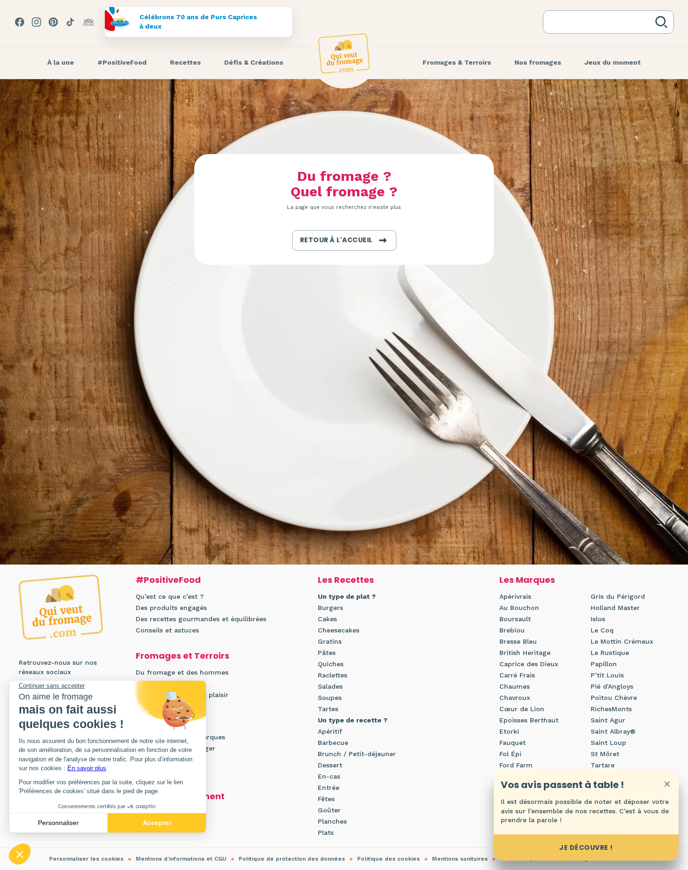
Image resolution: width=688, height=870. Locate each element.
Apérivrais (515, 596)
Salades (330, 686)
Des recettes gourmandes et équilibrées (201, 619)
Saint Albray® (613, 731)
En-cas (329, 776)
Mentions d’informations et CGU (181, 858)
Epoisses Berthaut (528, 720)
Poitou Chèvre (614, 697)
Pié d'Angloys (612, 686)
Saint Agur (608, 720)
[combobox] (601, 22)
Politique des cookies (388, 858)
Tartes (328, 709)
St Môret (605, 754)
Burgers (330, 607)
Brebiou (512, 630)
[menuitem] (61, 63)
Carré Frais (517, 675)
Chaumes (514, 686)
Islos (598, 619)
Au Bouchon (519, 607)
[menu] (61, 63)
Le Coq (602, 630)
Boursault (515, 619)
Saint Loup (608, 742)
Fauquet (512, 742)
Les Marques (527, 580)
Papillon (604, 664)
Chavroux (514, 697)
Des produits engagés (171, 607)
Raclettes (332, 675)
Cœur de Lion (521, 709)
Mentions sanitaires (460, 858)
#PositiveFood (168, 580)
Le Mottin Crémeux (622, 641)
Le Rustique (610, 652)
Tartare (603, 765)
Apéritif (330, 731)
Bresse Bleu (518, 641)
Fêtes (326, 799)
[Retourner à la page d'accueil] (344, 53)
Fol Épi (510, 754)
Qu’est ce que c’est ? (170, 596)
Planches (332, 821)
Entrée (328, 787)
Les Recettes (346, 580)
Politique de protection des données (292, 858)
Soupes (330, 697)
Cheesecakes (338, 630)
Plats (326, 832)
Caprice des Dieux (528, 664)
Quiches (331, 664)
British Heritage (524, 652)
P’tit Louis (607, 675)
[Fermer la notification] (667, 783)
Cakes (327, 619)
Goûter (329, 810)
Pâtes (327, 652)
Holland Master (615, 607)
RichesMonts (611, 709)
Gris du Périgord (618, 596)
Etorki (509, 731)
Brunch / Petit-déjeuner (357, 754)
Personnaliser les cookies (86, 858)
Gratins (330, 641)
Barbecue (333, 742)
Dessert (330, 765)
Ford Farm (516, 765)
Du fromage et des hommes (182, 672)
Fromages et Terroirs (182, 656)
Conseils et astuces (167, 630)
